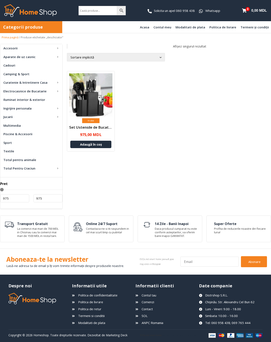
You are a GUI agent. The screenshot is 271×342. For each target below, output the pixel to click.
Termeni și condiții (255, 27)
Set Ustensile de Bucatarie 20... (96, 127)
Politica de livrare (222, 27)
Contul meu (162, 27)
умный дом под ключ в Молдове (179, 335)
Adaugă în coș (91, 144)
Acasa (144, 27)
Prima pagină (10, 37)
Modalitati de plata (190, 27)
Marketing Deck (116, 335)
